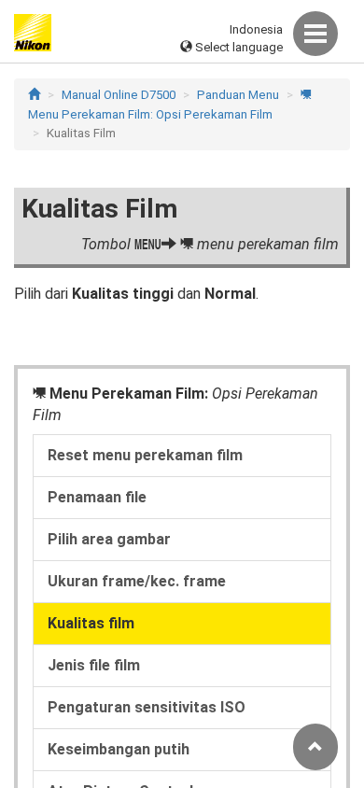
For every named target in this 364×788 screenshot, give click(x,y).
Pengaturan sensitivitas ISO (146, 707)
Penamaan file (97, 497)
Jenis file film (94, 665)
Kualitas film (91, 623)
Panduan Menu (238, 95)
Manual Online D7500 (118, 95)
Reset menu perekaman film (145, 455)
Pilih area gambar (109, 539)
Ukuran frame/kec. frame (137, 581)
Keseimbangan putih (118, 749)
